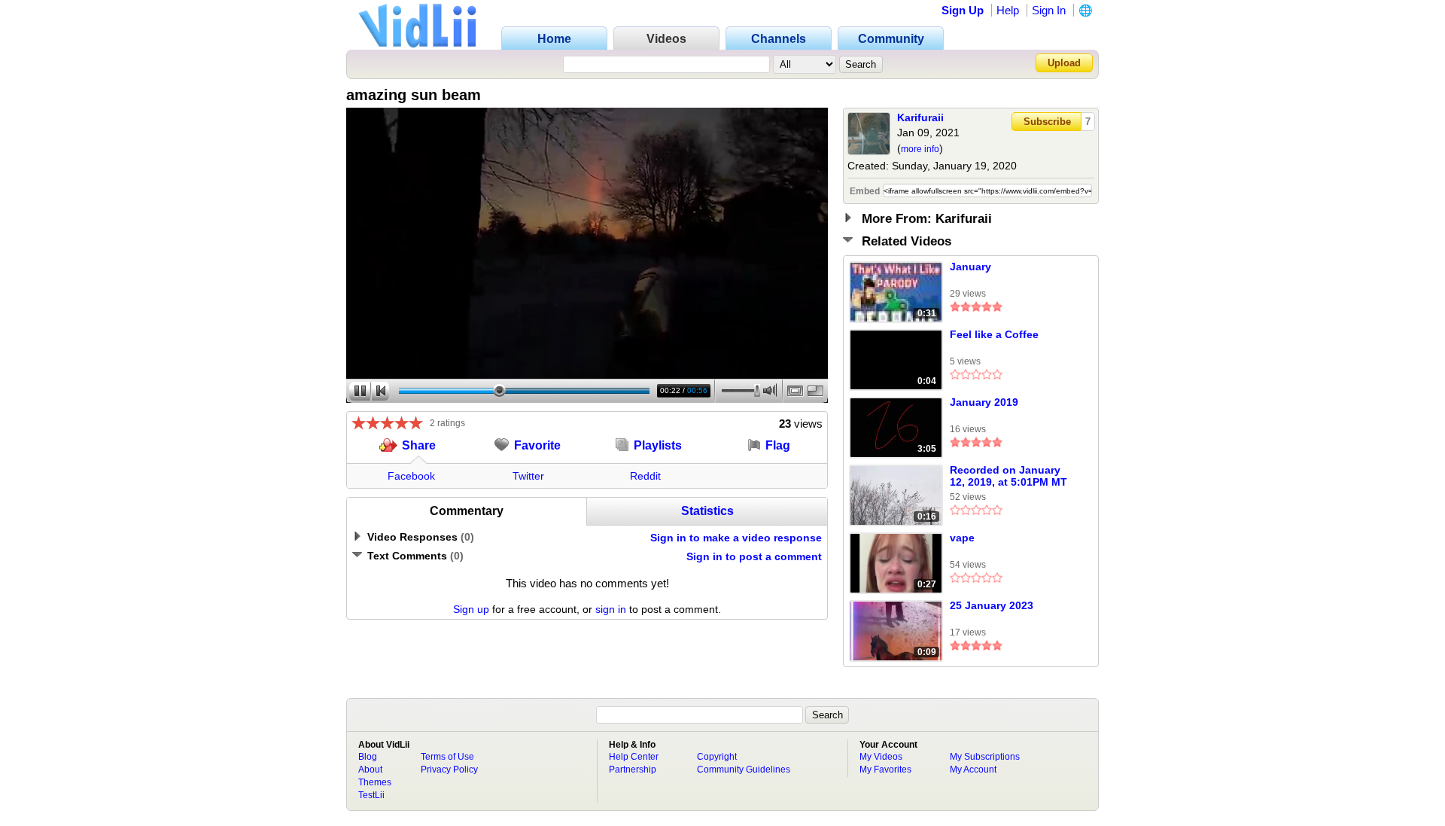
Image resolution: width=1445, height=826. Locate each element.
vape (962, 538)
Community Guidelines (743, 769)
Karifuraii (920, 117)
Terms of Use (447, 756)
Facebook (411, 476)
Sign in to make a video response (736, 538)
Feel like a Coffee (994, 334)
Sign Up (963, 10)
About (370, 769)
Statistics (707, 510)
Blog (367, 756)
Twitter (528, 476)
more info (920, 149)
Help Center (634, 756)
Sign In (1049, 10)
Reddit (645, 476)
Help (1007, 10)
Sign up (471, 609)
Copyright (717, 756)
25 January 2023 (991, 605)
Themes (374, 782)
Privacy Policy (449, 769)
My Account (973, 769)
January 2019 (984, 402)
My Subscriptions (985, 756)
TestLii (371, 795)
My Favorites (885, 769)
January (970, 267)
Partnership (632, 769)
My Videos (880, 756)
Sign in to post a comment (754, 556)
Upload (1064, 63)
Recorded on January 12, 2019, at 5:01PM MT (1008, 476)
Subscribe (1047, 121)
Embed (865, 191)
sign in (610, 609)
